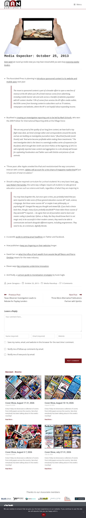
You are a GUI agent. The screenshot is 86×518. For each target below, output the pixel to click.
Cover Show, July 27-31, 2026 (58, 452)
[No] (83, 512)
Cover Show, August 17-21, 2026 (19, 403)
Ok (44, 515)
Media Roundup (50, 283)
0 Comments (67, 283)
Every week (8, 62)
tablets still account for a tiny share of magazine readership (50, 169)
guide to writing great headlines (29, 237)
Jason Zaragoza (13, 283)
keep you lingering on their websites (35, 245)
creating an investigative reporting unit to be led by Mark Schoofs (44, 117)
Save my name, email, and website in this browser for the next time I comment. (41, 342)
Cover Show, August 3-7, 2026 (18, 452)
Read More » (9, 419)
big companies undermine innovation (33, 266)
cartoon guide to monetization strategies (35, 275)
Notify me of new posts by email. (21, 354)
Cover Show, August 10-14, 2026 (59, 403)
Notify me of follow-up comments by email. (26, 349)
